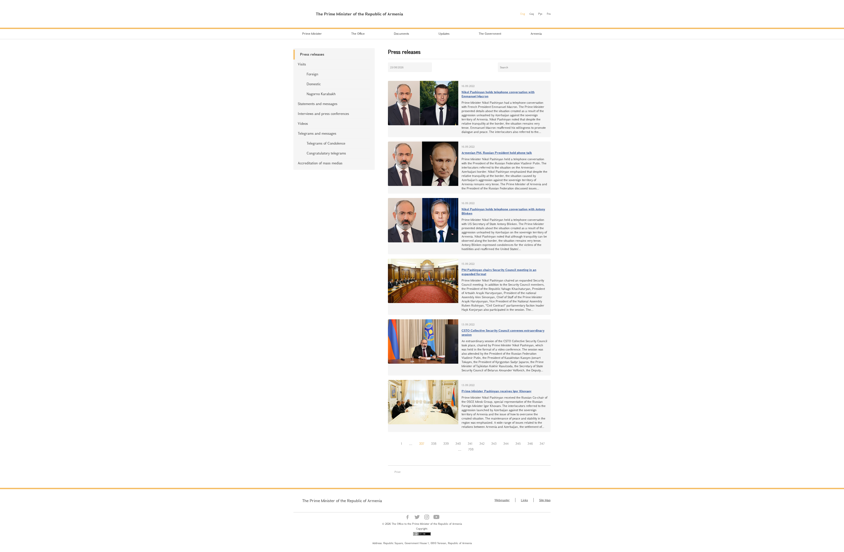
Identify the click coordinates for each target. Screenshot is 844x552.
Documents (401, 33)
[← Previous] (394, 444)
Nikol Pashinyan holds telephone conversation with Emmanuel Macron (498, 94)
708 (471, 449)
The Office (358, 33)
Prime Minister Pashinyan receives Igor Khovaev (496, 391)
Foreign (312, 74)
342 (481, 443)
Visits (302, 64)
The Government (490, 33)
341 (470, 443)
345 (518, 443)
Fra (549, 13)
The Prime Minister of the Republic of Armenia (342, 500)
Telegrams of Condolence (326, 143)
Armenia (536, 33)
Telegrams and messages (317, 133)
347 (542, 443)
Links (524, 500)
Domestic (314, 84)
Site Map (545, 500)
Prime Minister (312, 33)
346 (530, 443)
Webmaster (502, 500)
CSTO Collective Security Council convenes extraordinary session (503, 332)
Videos (303, 123)
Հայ (531, 13)
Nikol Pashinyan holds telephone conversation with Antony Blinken (503, 211)
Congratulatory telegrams (326, 153)
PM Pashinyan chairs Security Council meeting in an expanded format (499, 272)
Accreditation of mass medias (320, 163)
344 (506, 443)
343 (494, 443)
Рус (540, 13)
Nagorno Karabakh (321, 93)
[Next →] (480, 449)
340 (458, 443)
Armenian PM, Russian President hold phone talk (497, 153)
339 (446, 443)
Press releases (312, 54)
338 (434, 443)
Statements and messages (317, 103)
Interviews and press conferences (323, 113)
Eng (522, 13)
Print (397, 472)
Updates (443, 33)
